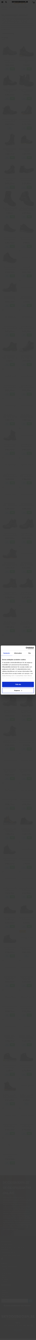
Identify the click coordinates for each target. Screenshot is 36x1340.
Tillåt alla (18, 684)
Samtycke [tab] (6, 653)
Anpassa (17, 690)
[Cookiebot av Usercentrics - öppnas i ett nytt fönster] (26, 648)
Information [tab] (18, 653)
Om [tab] (29, 653)
